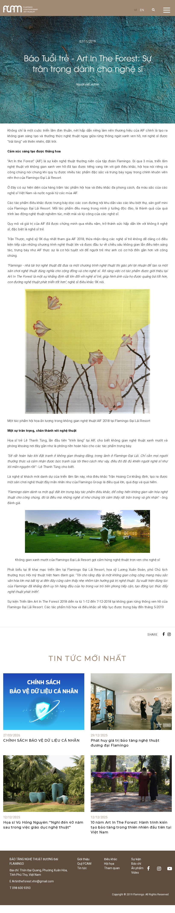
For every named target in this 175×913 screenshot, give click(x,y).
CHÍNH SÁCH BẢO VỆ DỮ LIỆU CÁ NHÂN (41, 740)
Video (135, 872)
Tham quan (112, 868)
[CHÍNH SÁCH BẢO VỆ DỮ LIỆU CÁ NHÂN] (43, 701)
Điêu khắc (110, 859)
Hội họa (109, 863)
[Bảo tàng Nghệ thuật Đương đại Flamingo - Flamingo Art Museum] (20, 9)
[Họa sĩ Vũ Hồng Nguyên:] (43, 783)
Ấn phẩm (137, 868)
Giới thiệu (83, 859)
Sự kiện (136, 859)
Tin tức (82, 868)
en (142, 10)
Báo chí (136, 863)
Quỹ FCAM (84, 863)
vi (135, 10)
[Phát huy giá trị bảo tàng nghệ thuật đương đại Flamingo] (131, 701)
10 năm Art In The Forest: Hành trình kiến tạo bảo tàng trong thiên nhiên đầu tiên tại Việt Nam (131, 827)
